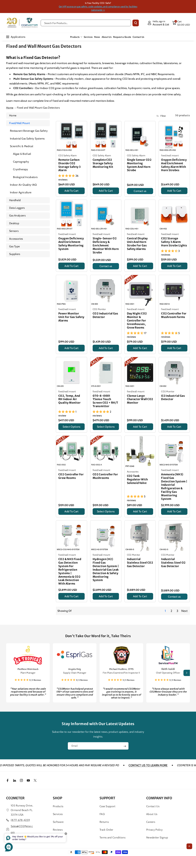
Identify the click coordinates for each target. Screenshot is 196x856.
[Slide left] (9, 673)
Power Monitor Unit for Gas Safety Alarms (71, 317)
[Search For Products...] (135, 23)
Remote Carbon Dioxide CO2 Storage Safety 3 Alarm (69, 165)
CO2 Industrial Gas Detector (105, 315)
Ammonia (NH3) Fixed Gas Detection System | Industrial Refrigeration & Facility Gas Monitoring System (174, 487)
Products (75, 36)
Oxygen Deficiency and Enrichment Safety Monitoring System (71, 244)
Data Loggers (17, 207)
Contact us (140, 191)
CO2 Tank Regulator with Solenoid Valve (137, 479)
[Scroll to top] (189, 846)
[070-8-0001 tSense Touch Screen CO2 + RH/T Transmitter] (105, 372)
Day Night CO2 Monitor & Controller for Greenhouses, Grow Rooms (137, 320)
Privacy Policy (154, 829)
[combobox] (86, 23)
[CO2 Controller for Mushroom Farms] (174, 290)
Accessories (16, 238)
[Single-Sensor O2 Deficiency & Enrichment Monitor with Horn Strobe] (105, 215)
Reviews (58, 829)
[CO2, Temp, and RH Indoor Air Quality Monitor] (71, 372)
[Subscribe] (125, 746)
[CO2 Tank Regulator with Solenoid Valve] (140, 452)
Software (58, 821)
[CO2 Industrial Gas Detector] (105, 290)
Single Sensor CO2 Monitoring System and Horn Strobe (139, 165)
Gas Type (14, 246)
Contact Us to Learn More (117, 765)
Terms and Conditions (112, 837)
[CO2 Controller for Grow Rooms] (71, 451)
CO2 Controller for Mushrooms (105, 476)
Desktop (14, 223)
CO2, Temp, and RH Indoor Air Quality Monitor (69, 399)
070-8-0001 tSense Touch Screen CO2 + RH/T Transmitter (105, 401)
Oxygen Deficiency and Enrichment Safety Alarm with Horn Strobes (174, 165)
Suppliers (14, 254)
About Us (151, 814)
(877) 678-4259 (20, 820)
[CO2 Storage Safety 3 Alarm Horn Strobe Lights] (174, 215)
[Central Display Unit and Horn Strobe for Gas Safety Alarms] (140, 215)
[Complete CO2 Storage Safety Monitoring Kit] (105, 136)
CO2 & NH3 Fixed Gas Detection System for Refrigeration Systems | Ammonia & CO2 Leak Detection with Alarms (69, 571)
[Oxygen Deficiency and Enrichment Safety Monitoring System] (71, 215)
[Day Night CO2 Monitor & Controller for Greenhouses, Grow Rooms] (140, 290)
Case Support (107, 806)
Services (58, 814)
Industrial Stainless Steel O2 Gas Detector (173, 562)
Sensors (14, 230)
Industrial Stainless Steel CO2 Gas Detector (140, 562)
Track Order (106, 829)
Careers (150, 821)
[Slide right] (186, 673)
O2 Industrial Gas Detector (173, 397)
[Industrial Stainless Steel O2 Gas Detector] (174, 535)
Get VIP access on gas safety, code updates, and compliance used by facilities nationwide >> (98, 8)
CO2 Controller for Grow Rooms (71, 476)
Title (61, 195)
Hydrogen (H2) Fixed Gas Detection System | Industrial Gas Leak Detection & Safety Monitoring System (106, 569)
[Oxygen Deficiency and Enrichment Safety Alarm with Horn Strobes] (174, 136)
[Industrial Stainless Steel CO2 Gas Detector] (140, 535)
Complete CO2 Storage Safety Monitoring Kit (103, 163)
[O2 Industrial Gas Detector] (174, 372)
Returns (104, 821)
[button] (181, 23)
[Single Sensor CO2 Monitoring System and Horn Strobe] (140, 136)
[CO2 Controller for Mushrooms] (105, 451)
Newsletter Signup (157, 837)
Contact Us (152, 806)
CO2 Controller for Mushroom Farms (173, 315)
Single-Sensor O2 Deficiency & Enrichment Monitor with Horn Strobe (106, 245)
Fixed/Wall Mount (19, 123)
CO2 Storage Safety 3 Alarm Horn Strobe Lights (174, 242)
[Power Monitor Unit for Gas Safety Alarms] (71, 290)
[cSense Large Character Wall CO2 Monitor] (140, 372)
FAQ (102, 814)
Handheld (15, 200)
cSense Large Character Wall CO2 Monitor (140, 399)
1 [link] (165, 611)
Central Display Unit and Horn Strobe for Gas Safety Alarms (137, 244)
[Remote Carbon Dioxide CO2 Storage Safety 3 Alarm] (71, 136)
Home (9, 107)
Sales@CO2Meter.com (22, 829)
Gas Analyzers (17, 215)
